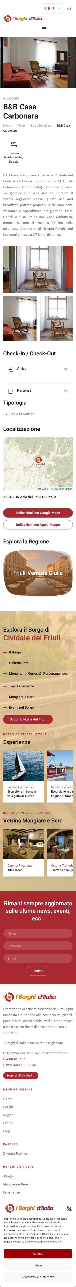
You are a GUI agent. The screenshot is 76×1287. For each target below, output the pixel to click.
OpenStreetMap (63, 488)
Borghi (8, 1107)
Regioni (8, 1115)
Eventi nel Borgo (21, 707)
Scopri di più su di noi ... (21, 1075)
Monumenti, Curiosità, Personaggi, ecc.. (39, 673)
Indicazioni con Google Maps (38, 512)
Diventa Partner (15, 1153)
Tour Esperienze (21, 686)
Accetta (38, 1253)
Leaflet (45, 488)
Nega (38, 1265)
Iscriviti (38, 970)
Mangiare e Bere (21, 696)
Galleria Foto (18, 663)
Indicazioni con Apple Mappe (38, 524)
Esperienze (11, 1192)
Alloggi (8, 1176)
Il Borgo (15, 652)
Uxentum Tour (13, 1059)
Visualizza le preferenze (38, 1277)
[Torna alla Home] (22, 18)
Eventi (8, 1123)
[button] (70, 1208)
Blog (6, 1131)
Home (7, 1099)
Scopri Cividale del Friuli (28, 719)
